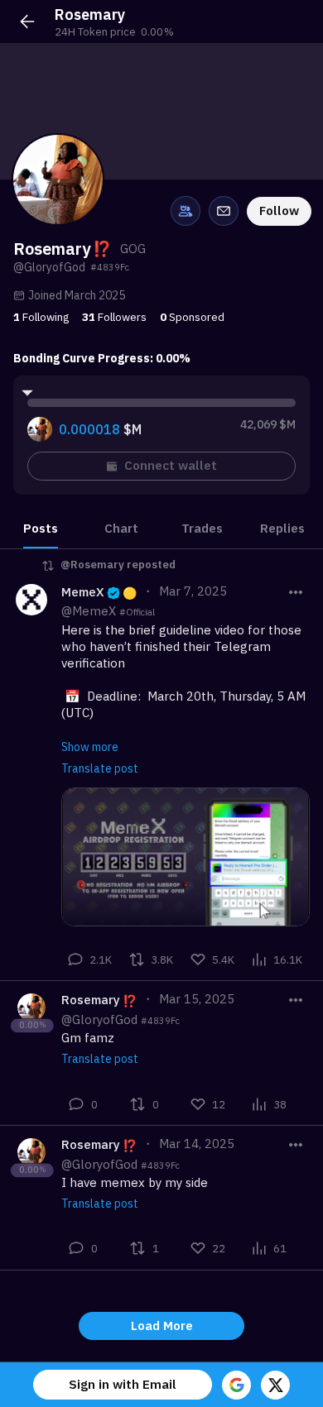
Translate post (99, 768)
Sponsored (192, 316)
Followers (114, 316)
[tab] (40, 528)
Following (41, 316)
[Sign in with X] (275, 1385)
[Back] (27, 21)
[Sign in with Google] (236, 1385)
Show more (89, 746)
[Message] (224, 211)
